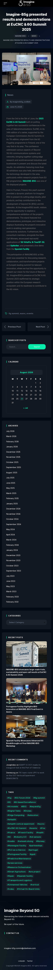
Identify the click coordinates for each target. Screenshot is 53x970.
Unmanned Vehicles (18, 884)
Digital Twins (14, 811)
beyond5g (36, 806)
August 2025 (11, 472)
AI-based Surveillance (25, 802)
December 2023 (13, 555)
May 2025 (10, 488)
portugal (34, 850)
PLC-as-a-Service (17, 850)
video (11, 889)
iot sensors (36, 837)
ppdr (33, 854)
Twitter (30, 961)
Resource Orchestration (20, 867)
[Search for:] (19, 346)
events (29, 313)
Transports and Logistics (20, 880)
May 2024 (10, 529)
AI (10, 802)
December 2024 (13, 508)
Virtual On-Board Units (28, 889)
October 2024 (12, 519)
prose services (15, 863)
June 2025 (10, 483)
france (12, 832)
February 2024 (12, 545)
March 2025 (11, 493)
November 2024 (13, 514)
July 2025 (10, 477)
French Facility (26, 832)
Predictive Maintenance (20, 858)
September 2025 (13, 467)
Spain (11, 876)
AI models (13, 806)
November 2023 (13, 560)
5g (10, 798)
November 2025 (13, 457)
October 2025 (12, 462)
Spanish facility (25, 876)
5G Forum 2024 (23, 798)
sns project (35, 871)
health (40, 832)
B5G (25, 806)
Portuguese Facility (18, 854)
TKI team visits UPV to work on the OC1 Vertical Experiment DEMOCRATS (25, 775)
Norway (41, 841)
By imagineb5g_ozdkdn (20, 102)
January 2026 (12, 446)
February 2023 (12, 596)
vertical (35, 884)
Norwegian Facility (17, 845)
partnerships (36, 845)
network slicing (26, 841)
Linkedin (21, 961)
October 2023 (12, 565)
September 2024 (13, 524)
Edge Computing (16, 815)
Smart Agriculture (17, 871)
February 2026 (12, 441)
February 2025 (12, 498)
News (10, 95)
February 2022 (12, 602)
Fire (43, 828)
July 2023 (10, 576)
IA (10, 837)
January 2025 (12, 503)
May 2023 (10, 586)
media (12, 841)
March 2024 (11, 540)
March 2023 (11, 591)
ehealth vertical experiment (21, 824)
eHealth (12, 819)
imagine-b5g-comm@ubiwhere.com (20, 948)
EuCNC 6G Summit (17, 828)
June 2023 (10, 581)
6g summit (14, 313)
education (33, 815)
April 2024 (10, 534)
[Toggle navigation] (5, 3)
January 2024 (12, 550)
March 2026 (11, 436)
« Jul (25, 408)
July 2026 (10, 431)
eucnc (23, 313)
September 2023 (13, 571)
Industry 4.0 (20, 837)
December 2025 (13, 452)
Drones (28, 811)
